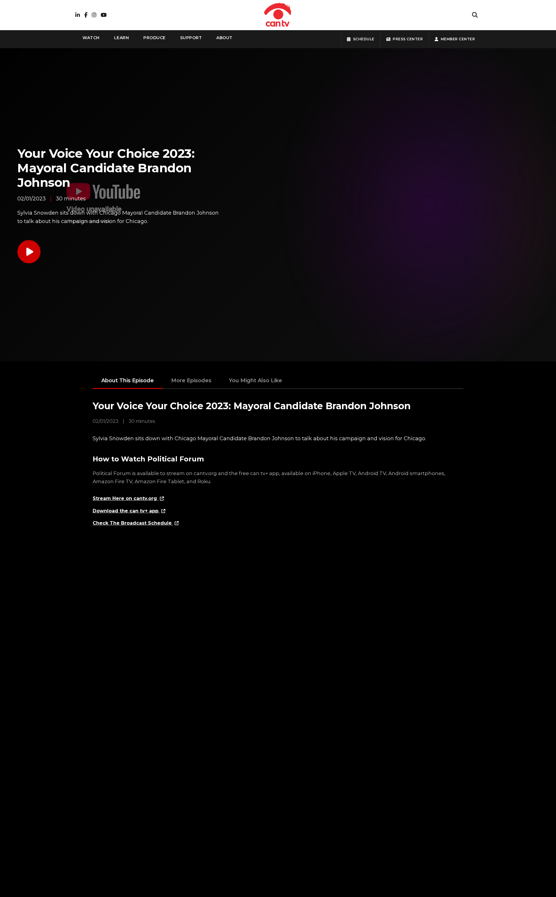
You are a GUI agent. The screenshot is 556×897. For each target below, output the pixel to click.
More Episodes (191, 380)
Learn (121, 37)
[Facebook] (85, 15)
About (224, 37)
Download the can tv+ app (126, 511)
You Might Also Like (255, 380)
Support (191, 37)
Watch (91, 37)
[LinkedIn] (77, 15)
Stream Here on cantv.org (125, 498)
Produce (154, 37)
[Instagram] (94, 15)
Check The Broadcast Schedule (133, 523)
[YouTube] (104, 15)
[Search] (475, 15)
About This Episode (127, 380)
